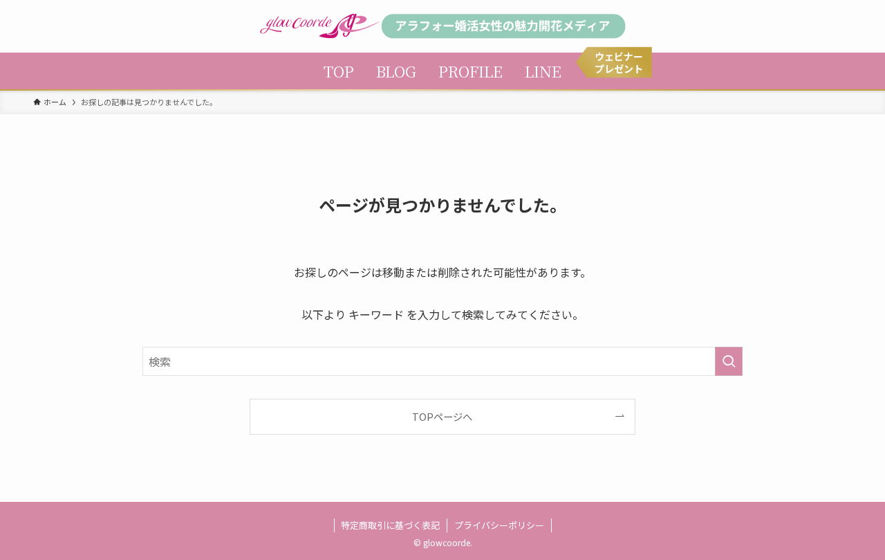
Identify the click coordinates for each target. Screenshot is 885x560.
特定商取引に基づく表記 (390, 525)
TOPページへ (442, 416)
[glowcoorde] (442, 26)
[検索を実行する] (729, 361)
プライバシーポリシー (499, 525)
